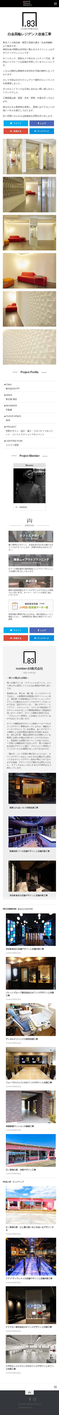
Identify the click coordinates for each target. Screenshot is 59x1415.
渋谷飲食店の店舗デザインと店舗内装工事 (25, 948)
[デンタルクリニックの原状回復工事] (31, 1019)
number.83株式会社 (29, 28)
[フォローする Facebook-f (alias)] (30, 1399)
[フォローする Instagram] (34, 1399)
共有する (17, 131)
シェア (42, 123)
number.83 (36, 1407)
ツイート (17, 123)
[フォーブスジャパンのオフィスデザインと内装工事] (31, 1063)
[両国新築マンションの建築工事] (31, 1107)
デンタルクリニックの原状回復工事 (22, 1038)
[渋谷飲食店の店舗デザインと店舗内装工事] (31, 929)
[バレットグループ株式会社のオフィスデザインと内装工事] (31, 973)
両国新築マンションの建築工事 (20, 1126)
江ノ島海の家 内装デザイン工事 (21, 1169)
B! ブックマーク (41, 131)
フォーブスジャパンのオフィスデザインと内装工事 (29, 1082)
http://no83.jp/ (29, 672)
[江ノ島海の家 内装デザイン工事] (31, 1150)
